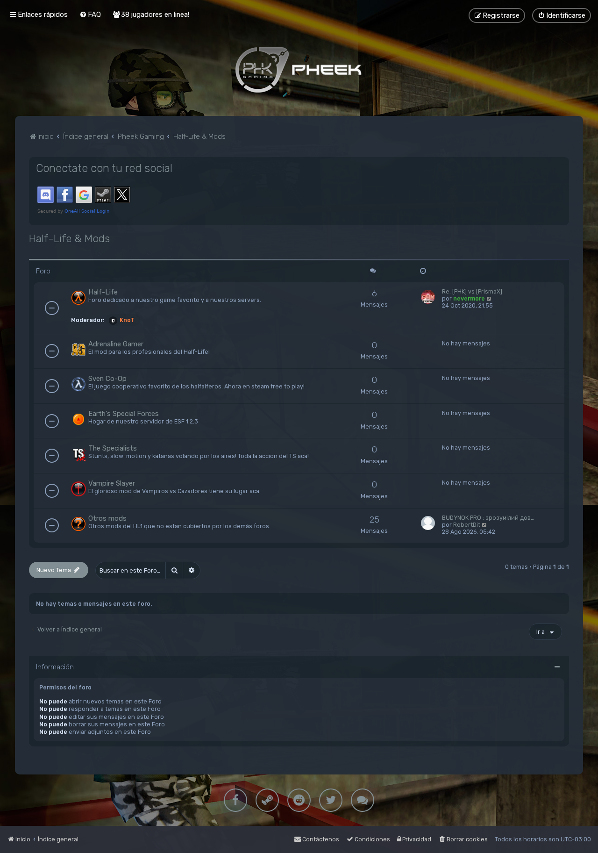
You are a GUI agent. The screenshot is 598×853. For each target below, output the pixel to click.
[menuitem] (90, 14)
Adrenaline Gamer (115, 344)
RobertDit (466, 524)
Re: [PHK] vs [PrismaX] (472, 291)
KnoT (127, 319)
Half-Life (103, 292)
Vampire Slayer (111, 483)
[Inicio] (299, 70)
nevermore (469, 298)
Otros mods (107, 518)
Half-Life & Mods (69, 238)
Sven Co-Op (107, 378)
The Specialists (112, 448)
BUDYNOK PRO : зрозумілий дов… (488, 517)
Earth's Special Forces (123, 413)
